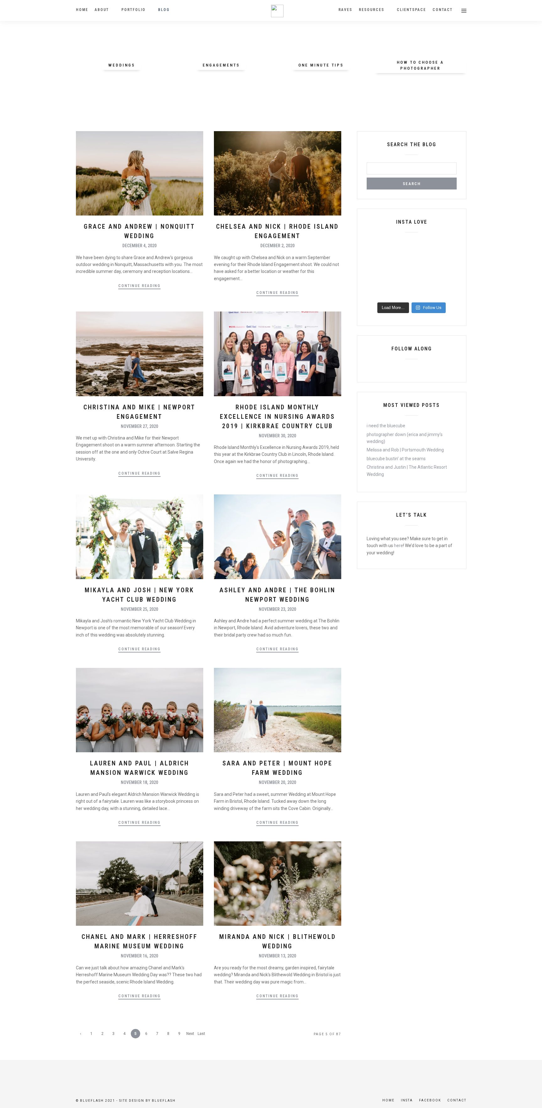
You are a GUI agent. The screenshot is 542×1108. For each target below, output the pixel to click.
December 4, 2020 (139, 245)
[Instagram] (422, 369)
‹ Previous (80, 1034)
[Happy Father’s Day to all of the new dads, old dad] (446, 291)
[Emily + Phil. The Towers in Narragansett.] (400, 248)
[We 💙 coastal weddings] (423, 291)
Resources (371, 10)
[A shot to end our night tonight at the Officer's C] (377, 263)
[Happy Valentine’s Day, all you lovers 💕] (423, 263)
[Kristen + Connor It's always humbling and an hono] (400, 291)
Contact (443, 10)
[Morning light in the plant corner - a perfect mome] (423, 277)
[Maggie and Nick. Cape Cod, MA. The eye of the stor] (446, 277)
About (102, 10)
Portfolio (133, 10)
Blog (164, 10)
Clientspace (411, 10)
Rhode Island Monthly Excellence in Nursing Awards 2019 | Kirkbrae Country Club (277, 416)
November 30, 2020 (277, 435)
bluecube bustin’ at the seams (396, 458)
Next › (190, 1034)
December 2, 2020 (277, 245)
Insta (407, 1100)
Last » (201, 1034)
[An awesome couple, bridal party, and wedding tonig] (377, 277)
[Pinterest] (411, 369)
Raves (345, 10)
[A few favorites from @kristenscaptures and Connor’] (377, 291)
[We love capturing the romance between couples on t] (400, 263)
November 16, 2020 (139, 955)
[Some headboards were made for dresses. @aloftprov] (446, 248)
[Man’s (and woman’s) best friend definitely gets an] (400, 277)
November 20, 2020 (277, 782)
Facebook (430, 1100)
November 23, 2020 (277, 609)
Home (82, 10)
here (398, 545)
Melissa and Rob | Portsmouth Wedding (405, 449)
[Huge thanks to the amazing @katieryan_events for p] (446, 263)
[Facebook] (401, 369)
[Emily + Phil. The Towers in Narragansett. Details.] (377, 248)
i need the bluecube (386, 425)
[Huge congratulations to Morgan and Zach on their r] (423, 248)
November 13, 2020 (277, 955)
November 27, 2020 (139, 426)
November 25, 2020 (139, 609)
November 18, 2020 (139, 782)
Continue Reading (139, 286)
